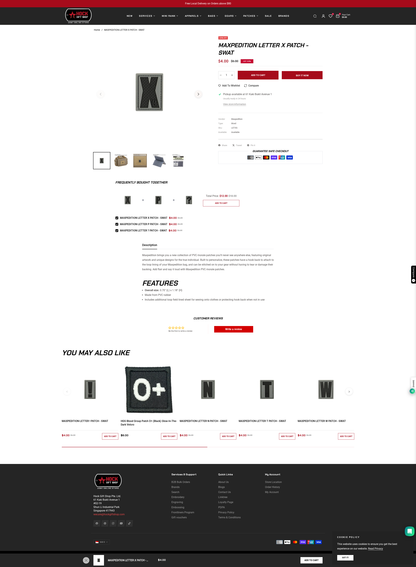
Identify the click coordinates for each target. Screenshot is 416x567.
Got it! (345, 557)
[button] (316, 16)
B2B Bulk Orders (180, 482)
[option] (149, 92)
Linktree (222, 497)
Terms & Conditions (229, 517)
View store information (234, 104)
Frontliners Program (182, 512)
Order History (272, 487)
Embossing (177, 507)
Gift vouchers (179, 517)
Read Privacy (375, 548)
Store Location (273, 482)
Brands (175, 487)
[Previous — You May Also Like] (67, 391)
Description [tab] (149, 245)
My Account (272, 492)
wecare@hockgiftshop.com (109, 514)
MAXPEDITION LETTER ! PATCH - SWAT (85, 421)
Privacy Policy (226, 512)
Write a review (233, 329)
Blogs (221, 487)
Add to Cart (311, 560)
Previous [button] (100, 94)
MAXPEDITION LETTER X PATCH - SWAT (143, 217)
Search (175, 492)
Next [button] (198, 94)
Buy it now (302, 75)
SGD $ (102, 542)
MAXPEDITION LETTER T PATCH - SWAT (262, 421)
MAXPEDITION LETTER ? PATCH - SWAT (143, 230)
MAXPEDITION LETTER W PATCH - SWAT (322, 421)
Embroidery (177, 497)
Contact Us (224, 492)
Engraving (177, 502)
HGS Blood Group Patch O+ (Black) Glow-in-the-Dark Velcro (149, 422)
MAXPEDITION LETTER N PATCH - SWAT (203, 421)
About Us (223, 482)
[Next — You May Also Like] (349, 391)
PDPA (221, 507)
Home (97, 30)
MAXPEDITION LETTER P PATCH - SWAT (143, 224)
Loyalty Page (225, 502)
